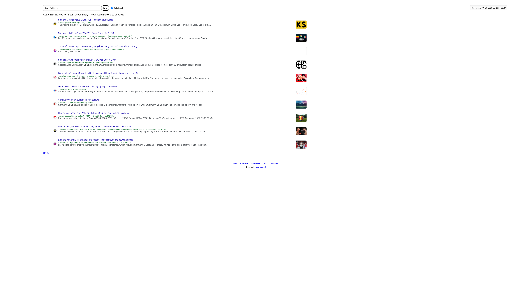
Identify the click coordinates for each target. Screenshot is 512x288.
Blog (266, 163)
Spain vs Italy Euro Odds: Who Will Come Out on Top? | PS (86, 33)
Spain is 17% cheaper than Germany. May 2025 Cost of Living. (87, 60)
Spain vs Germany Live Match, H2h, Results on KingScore (85, 20)
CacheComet (261, 167)
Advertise (244, 163)
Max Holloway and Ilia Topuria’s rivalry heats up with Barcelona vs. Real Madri (95, 126)
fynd (105, 8)
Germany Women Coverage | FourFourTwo (78, 100)
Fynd (235, 163)
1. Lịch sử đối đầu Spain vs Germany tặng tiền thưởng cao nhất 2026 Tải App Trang (97, 46)
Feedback (275, 163)
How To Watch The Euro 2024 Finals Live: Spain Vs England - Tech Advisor (93, 113)
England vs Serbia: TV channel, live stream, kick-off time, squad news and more (95, 140)
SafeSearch (118, 8)
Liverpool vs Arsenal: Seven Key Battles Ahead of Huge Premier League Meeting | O (98, 73)
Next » (46, 153)
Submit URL (256, 163)
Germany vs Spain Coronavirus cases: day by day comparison (87, 86)
